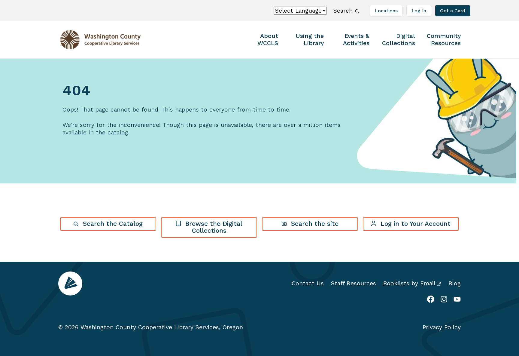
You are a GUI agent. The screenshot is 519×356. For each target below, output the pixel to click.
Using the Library (310, 39)
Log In (418, 11)
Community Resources (444, 39)
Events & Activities (356, 39)
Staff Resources (353, 283)
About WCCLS (267, 39)
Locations (386, 11)
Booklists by (409, 283)
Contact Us (308, 283)
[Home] (96, 39)
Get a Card (452, 11)
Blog (454, 283)
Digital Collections (398, 39)
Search (343, 10)
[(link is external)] (430, 300)
